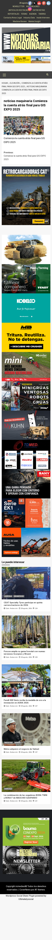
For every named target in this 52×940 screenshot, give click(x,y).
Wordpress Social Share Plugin (20, 896)
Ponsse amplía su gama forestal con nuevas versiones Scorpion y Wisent (24, 652)
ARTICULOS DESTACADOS (20, 10)
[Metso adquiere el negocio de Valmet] (26, 729)
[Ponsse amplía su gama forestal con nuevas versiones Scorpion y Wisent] (26, 632)
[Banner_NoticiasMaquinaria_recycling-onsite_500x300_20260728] (26, 337)
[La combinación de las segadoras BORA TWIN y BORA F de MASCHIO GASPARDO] (26, 775)
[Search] (47, 74)
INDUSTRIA (8, 743)
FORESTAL (8, 645)
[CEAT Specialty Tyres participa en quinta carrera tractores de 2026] (26, 583)
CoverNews (25, 889)
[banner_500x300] (26, 513)
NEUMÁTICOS (19, 596)
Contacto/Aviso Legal (13, 18)
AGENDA (33, 14)
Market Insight (35, 21)
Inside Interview (43, 18)
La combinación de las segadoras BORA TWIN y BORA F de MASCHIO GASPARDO (25, 796)
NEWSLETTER (18, 6)
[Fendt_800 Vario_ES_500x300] (26, 278)
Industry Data (29, 18)
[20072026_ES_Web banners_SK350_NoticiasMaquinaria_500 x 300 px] (26, 308)
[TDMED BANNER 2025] (26, 454)
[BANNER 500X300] (26, 859)
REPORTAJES (13, 14)
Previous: (25, 156)
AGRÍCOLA (8, 596)
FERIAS (24, 14)
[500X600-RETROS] (26, 195)
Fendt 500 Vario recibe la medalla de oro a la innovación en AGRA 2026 (25, 701)
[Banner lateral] (26, 425)
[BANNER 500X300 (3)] (26, 395)
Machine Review (20, 21)
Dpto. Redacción (12, 608)
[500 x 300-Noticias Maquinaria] (26, 831)
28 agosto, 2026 (26, 608)
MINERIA (18, 743)
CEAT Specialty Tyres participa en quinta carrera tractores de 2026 (23, 603)
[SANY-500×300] (26, 483)
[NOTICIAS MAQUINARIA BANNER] (26, 366)
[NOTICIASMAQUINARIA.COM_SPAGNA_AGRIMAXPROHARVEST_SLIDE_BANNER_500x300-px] (26, 249)
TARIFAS (42, 14)
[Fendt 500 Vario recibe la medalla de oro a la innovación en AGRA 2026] (26, 680)
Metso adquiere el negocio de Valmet (21, 749)
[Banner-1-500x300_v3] (26, 542)
